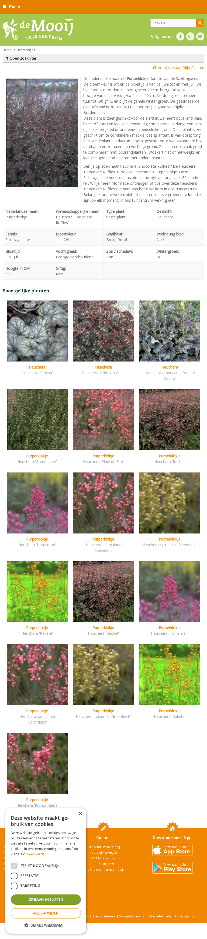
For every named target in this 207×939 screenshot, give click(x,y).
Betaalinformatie (159, 916)
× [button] (80, 814)
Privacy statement (103, 916)
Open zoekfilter (22, 58)
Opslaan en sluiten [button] (46, 899)
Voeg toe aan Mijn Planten (181, 67)
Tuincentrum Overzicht (117, 925)
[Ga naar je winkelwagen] (200, 6)
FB (180, 36)
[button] (46, 925)
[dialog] (45, 871)
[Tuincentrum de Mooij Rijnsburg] (38, 29)
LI (200, 36)
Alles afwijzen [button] (46, 913)
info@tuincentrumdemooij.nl (105, 869)
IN (190, 36)
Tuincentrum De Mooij (103, 847)
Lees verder (36, 854)
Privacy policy (185, 916)
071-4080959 (105, 864)
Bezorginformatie (131, 916)
